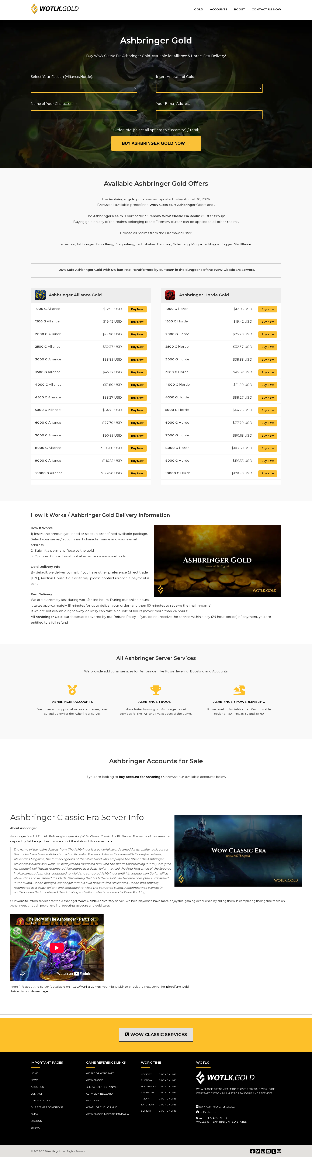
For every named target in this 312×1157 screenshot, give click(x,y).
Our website (19, 901)
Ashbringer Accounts (72, 702)
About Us (37, 1086)
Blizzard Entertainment (103, 1086)
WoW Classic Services (158, 1034)
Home (34, 1073)
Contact (36, 1093)
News (34, 1080)
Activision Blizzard (99, 1093)
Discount (37, 1120)
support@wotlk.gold (216, 1106)
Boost (239, 9)
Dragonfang (124, 244)
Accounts (218, 9)
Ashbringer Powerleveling (239, 702)
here (109, 841)
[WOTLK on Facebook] (252, 1151)
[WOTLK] (55, 8)
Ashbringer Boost (155, 702)
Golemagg (181, 244)
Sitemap (36, 1127)
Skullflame (242, 244)
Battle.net (93, 1100)
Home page (39, 991)
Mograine (199, 244)
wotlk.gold (54, 1151)
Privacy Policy (40, 1100)
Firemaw (68, 244)
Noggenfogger (220, 244)
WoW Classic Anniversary (96, 901)
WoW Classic (94, 1080)
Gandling (164, 244)
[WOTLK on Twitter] (258, 1151)
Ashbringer (85, 244)
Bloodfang (104, 244)
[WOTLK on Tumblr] (273, 1151)
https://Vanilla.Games (86, 986)
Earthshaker (146, 244)
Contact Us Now (266, 9)
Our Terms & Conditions (47, 1107)
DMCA (34, 1114)
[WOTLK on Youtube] (268, 1151)
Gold (198, 9)
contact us (110, 578)
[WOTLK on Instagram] (279, 1151)
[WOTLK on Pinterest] (263, 1151)
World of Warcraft (100, 1073)
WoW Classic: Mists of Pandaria (107, 1114)
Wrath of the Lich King (101, 1107)
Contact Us (208, 1111)
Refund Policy (125, 617)
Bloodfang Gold (177, 986)
